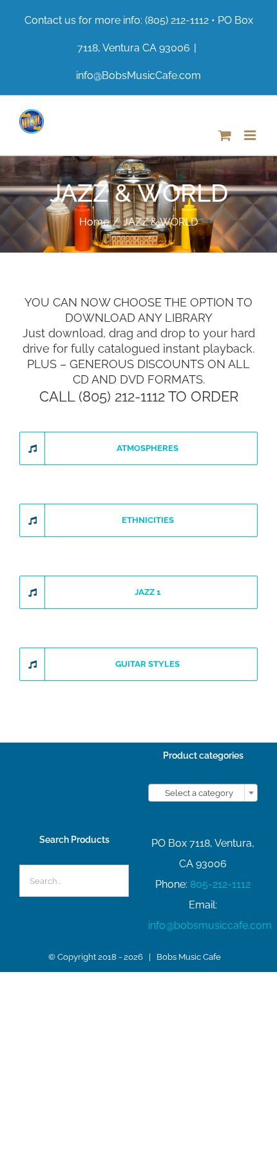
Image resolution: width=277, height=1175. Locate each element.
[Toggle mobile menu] (251, 135)
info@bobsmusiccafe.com (210, 925)
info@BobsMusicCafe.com (138, 75)
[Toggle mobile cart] (224, 135)
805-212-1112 (220, 884)
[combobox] (203, 793)
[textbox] (203, 793)
